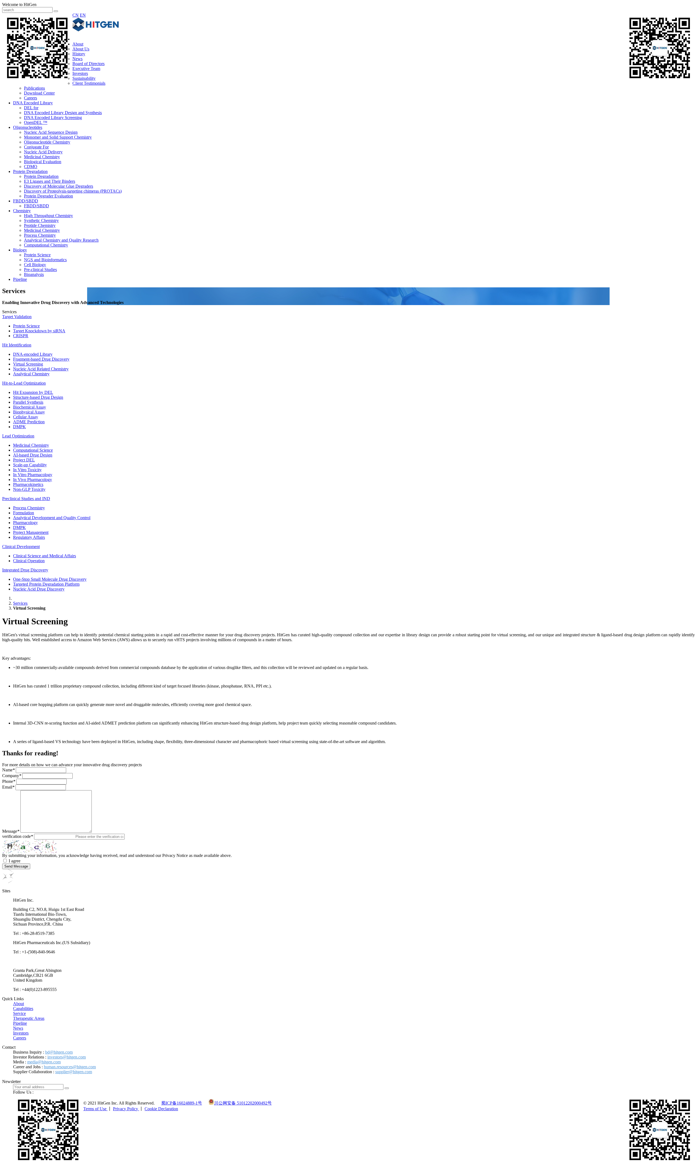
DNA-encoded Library (33, 354)
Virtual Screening (28, 364)
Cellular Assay (25, 417)
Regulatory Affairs (29, 537)
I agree (14, 861)
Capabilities (23, 1008)
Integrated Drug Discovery (25, 570)
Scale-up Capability (30, 465)
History (78, 53)
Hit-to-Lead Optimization (24, 383)
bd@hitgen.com (59, 1052)
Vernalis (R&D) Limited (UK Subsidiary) (48, 961)
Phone (8, 781)
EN (83, 15)
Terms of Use (95, 1108)
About (77, 44)
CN (75, 15)
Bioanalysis (34, 274)
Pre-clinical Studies (40, 269)
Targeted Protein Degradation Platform (46, 584)
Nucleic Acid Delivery (43, 152)
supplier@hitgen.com (73, 1071)
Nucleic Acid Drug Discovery (39, 589)
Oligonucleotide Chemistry (47, 142)
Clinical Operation (29, 560)
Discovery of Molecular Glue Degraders (58, 186)
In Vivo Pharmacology (32, 479)
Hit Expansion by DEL (33, 392)
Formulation (23, 512)
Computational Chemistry (46, 245)
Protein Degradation (30, 171)
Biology (20, 250)
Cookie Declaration (161, 1108)
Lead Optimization (18, 436)
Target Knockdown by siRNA (39, 330)
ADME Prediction (29, 421)
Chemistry (22, 210)
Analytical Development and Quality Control (51, 517)
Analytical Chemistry (31, 374)
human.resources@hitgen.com (70, 1066)
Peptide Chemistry (40, 225)
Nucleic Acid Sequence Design (51, 132)
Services (20, 603)
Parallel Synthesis (28, 402)
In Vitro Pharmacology (32, 474)
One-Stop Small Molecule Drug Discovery (50, 579)
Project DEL (24, 460)
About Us (80, 49)
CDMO (30, 166)
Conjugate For (36, 147)
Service (19, 1013)
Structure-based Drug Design (38, 397)
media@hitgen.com (44, 1062)
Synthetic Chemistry (41, 220)
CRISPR (20, 335)
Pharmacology (25, 522)
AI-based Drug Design (32, 455)
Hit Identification (16, 345)
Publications (34, 88)
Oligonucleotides (27, 127)
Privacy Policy (126, 1108)
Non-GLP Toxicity (29, 489)
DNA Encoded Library (33, 103)
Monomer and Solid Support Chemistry (58, 137)
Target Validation (17, 316)
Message (10, 831)
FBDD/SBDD (25, 201)
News (77, 58)
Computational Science (33, 450)
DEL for (31, 107)
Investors (80, 73)
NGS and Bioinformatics (45, 259)
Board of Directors (88, 63)
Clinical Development (21, 546)
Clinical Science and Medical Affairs (44, 555)
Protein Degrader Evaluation (48, 196)
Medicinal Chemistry (42, 156)
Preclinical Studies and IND (26, 498)
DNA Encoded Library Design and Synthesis (63, 112)
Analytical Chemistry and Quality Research (61, 240)
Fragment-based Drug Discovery (41, 359)
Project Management (30, 532)
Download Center (39, 93)
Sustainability (84, 78)
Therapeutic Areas (28, 1018)
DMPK (19, 426)
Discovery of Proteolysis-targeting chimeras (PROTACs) (73, 191)
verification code (17, 836)
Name (8, 770)
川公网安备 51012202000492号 (243, 1103)
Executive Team (86, 68)
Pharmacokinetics (28, 484)
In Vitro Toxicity (27, 469)
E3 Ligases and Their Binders (49, 181)
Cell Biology (35, 264)
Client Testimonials (88, 83)
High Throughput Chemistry (48, 215)
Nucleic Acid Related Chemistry (41, 369)
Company (11, 775)
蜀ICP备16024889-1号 (181, 1103)
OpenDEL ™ (35, 122)
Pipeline (20, 279)
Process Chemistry (40, 235)
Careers (30, 98)
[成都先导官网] (95, 30)
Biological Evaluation (42, 161)
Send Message (16, 866)
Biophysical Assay (29, 412)
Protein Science (37, 255)
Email (8, 787)
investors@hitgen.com (66, 1057)
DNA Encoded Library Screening (53, 117)
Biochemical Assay (29, 407)
